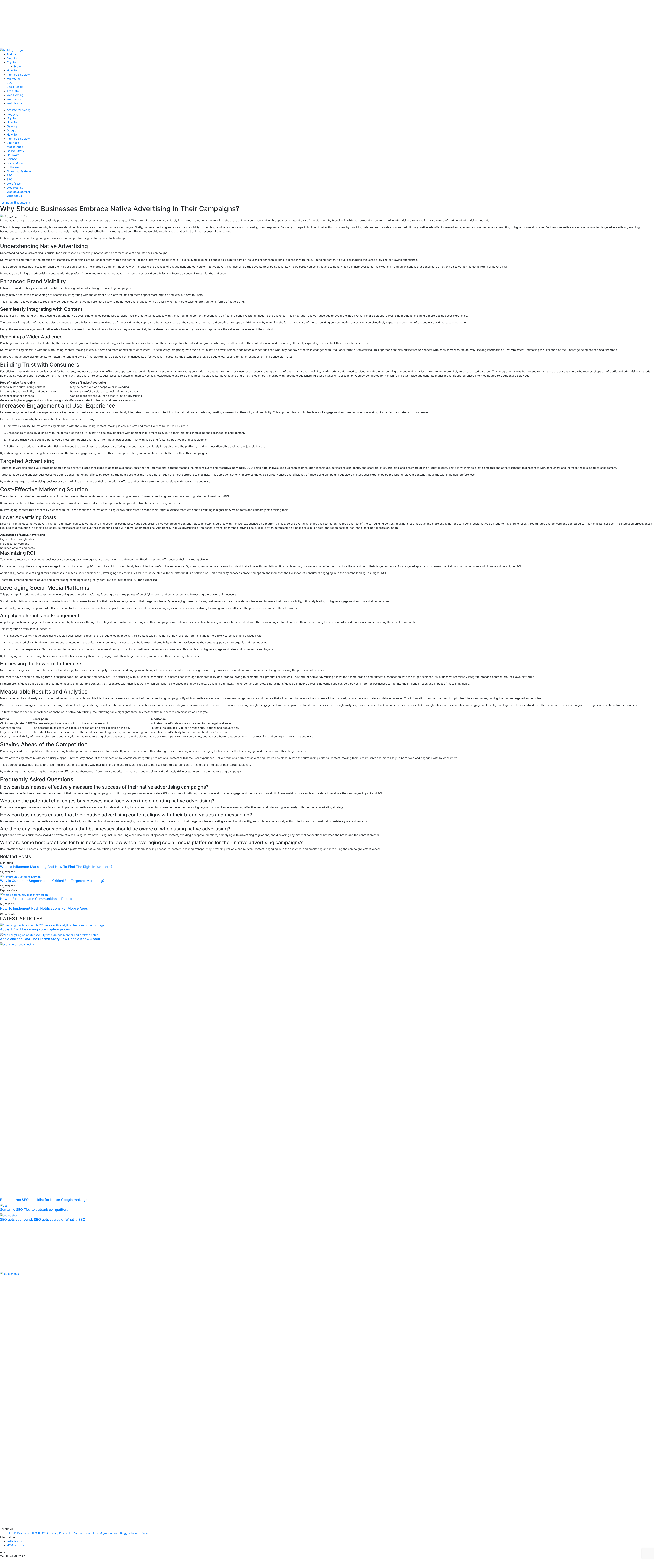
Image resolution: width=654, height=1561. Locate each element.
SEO (9, 82)
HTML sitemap (16, 1545)
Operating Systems (19, 171)
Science (12, 159)
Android (12, 54)
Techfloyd (7, 202)
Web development (18, 191)
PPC (9, 175)
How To (12, 70)
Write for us (14, 103)
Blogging (12, 58)
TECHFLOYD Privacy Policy (49, 1533)
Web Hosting (15, 95)
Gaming (12, 126)
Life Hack (13, 142)
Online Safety (15, 151)
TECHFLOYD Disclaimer (15, 1533)
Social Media (15, 87)
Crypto (11, 62)
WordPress (14, 99)
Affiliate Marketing (19, 110)
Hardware (13, 155)
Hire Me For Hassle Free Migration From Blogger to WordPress (108, 1533)
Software (13, 167)
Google (11, 130)
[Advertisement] (102, 24)
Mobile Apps (15, 146)
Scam (17, 66)
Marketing (13, 78)
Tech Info (13, 91)
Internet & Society (18, 74)
